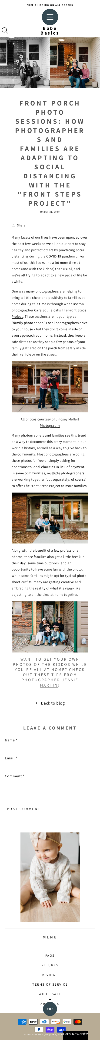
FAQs (50, 955)
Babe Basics (37, 1034)
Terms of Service (50, 984)
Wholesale (50, 994)
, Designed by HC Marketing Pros (60, 1034)
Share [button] (21, 225)
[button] (5, 30)
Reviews (50, 975)
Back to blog (53, 703)
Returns (50, 965)
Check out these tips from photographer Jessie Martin (53, 677)
